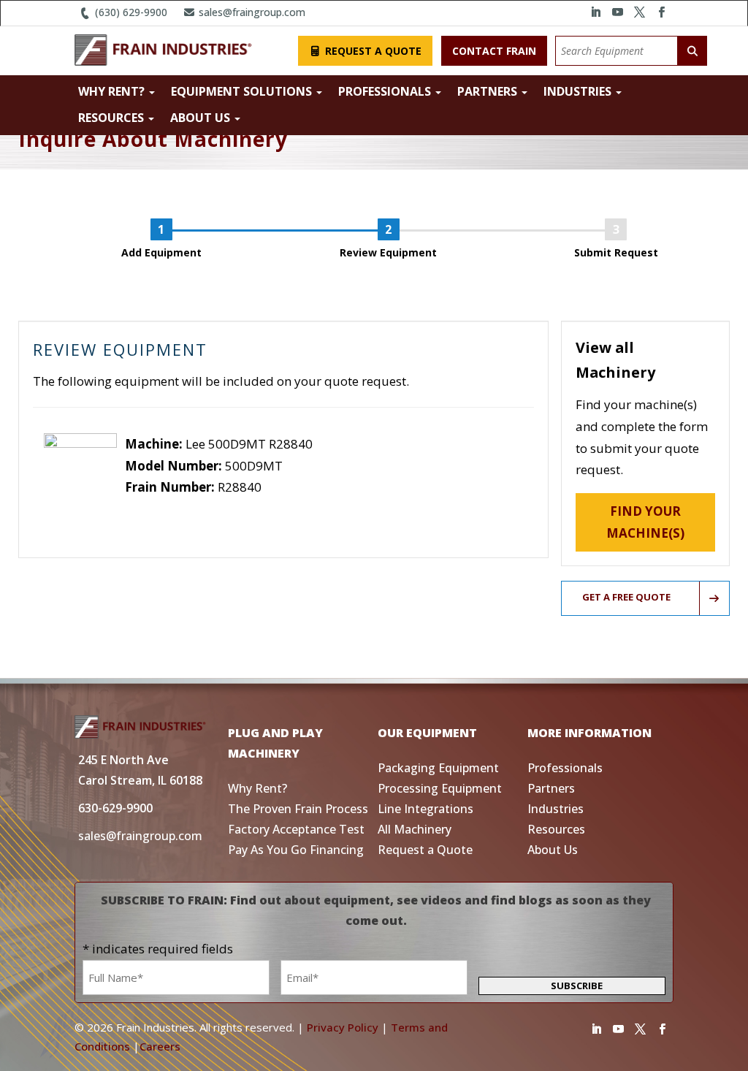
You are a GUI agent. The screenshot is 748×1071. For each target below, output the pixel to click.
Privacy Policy (342, 1027)
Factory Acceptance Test (296, 829)
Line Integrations (425, 809)
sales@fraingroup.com (250, 12)
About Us (201, 118)
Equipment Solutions (243, 91)
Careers (160, 1046)
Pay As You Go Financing (296, 850)
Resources (112, 118)
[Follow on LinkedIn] (596, 12)
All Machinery (414, 829)
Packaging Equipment (438, 768)
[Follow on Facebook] (662, 12)
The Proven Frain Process (298, 809)
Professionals (386, 91)
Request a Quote (371, 51)
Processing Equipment (440, 788)
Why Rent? (113, 91)
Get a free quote (626, 596)
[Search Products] (692, 51)
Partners (488, 91)
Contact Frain (494, 51)
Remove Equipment (181, 508)
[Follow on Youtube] (618, 12)
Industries (578, 91)
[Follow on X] (640, 12)
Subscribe (577, 985)
